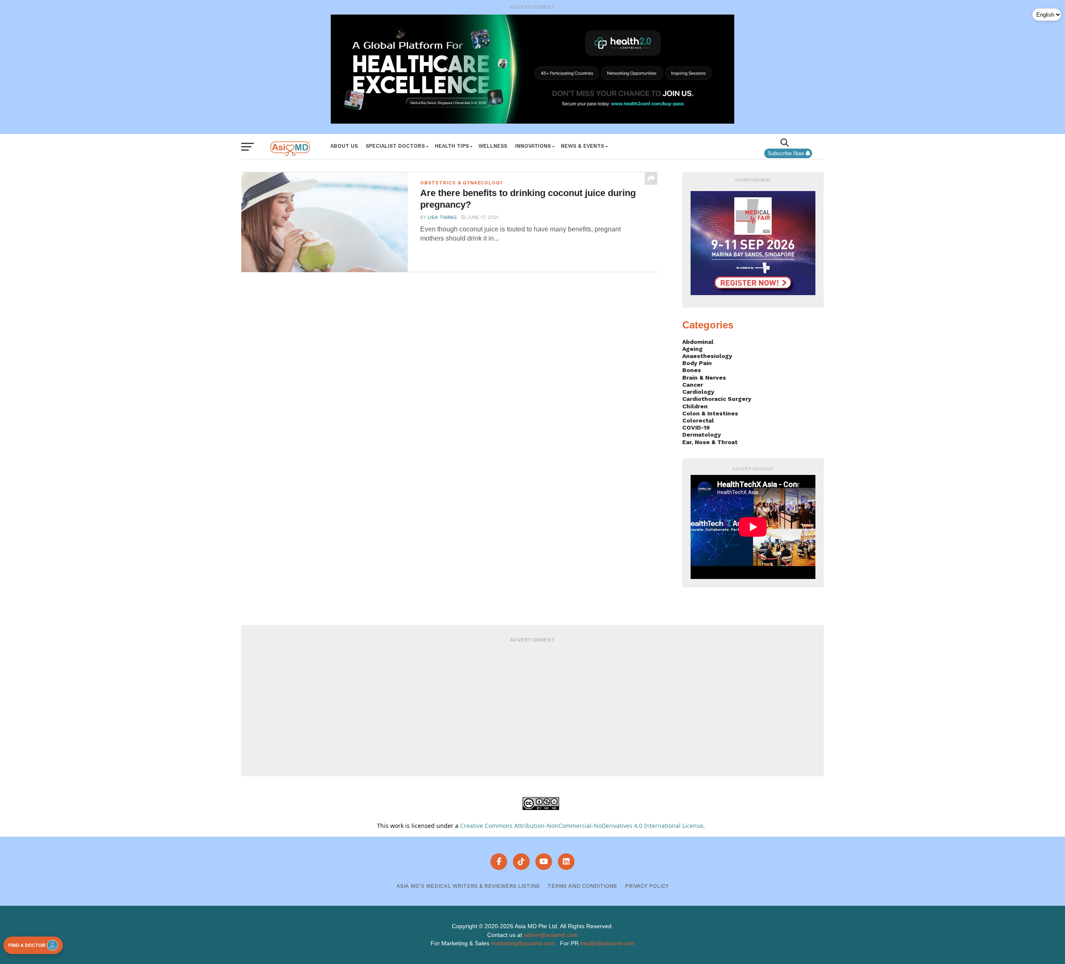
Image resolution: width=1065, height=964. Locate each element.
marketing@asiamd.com (523, 943)
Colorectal (698, 420)
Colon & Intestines (710, 413)
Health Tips (452, 146)
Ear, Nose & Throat (710, 442)
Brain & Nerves (704, 377)
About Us (344, 146)
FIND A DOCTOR (26, 945)
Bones (691, 370)
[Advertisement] (532, 705)
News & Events (582, 146)
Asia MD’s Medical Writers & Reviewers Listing (468, 886)
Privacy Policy (647, 886)
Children (695, 406)
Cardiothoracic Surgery (716, 398)
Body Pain (697, 363)
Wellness (492, 146)
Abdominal (697, 341)
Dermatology (701, 434)
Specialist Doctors (395, 146)
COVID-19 (696, 427)
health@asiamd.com (607, 943)
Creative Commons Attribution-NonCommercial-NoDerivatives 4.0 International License (581, 826)
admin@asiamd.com (551, 935)
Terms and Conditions (582, 886)
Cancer (692, 384)
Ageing (692, 348)
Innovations (533, 146)
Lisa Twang (442, 217)
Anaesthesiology (707, 356)
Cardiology (698, 391)
